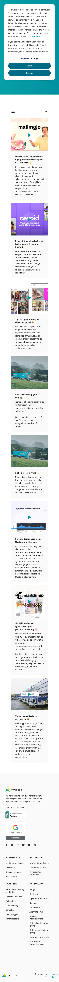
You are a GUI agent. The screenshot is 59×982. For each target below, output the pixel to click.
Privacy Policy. (36, 36)
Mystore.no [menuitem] (36, 884)
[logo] (13, 790)
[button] (29, 135)
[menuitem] (16, 858)
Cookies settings (29, 58)
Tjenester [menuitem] (11, 884)
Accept (29, 65)
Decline (29, 73)
